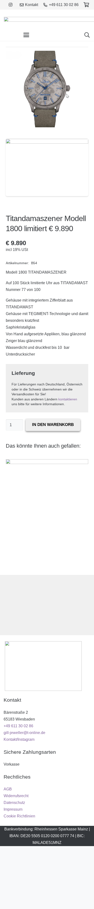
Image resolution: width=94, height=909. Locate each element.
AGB (8, 789)
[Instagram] (10, 5)
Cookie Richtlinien (19, 816)
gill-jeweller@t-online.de (24, 733)
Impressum (13, 809)
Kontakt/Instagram (19, 739)
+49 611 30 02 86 (18, 726)
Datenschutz (14, 803)
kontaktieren (67, 399)
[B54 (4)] (47, 167)
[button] (26, 35)
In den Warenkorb (53, 424)
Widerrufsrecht (16, 796)
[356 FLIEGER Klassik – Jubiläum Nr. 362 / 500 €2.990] (47, 514)
